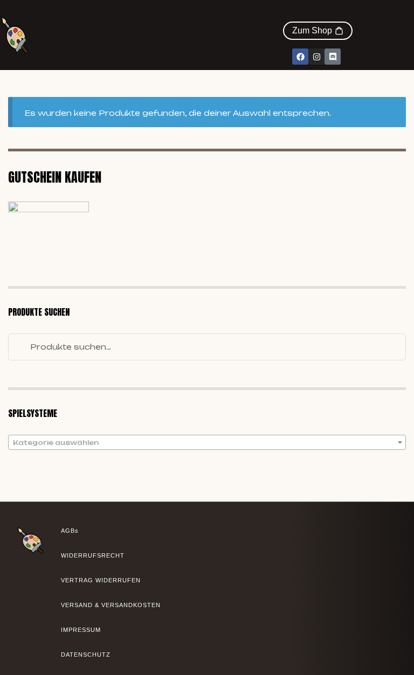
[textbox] (207, 442)
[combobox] (207, 442)
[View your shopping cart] (347, 15)
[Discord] (333, 56)
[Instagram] (316, 56)
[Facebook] (300, 56)
